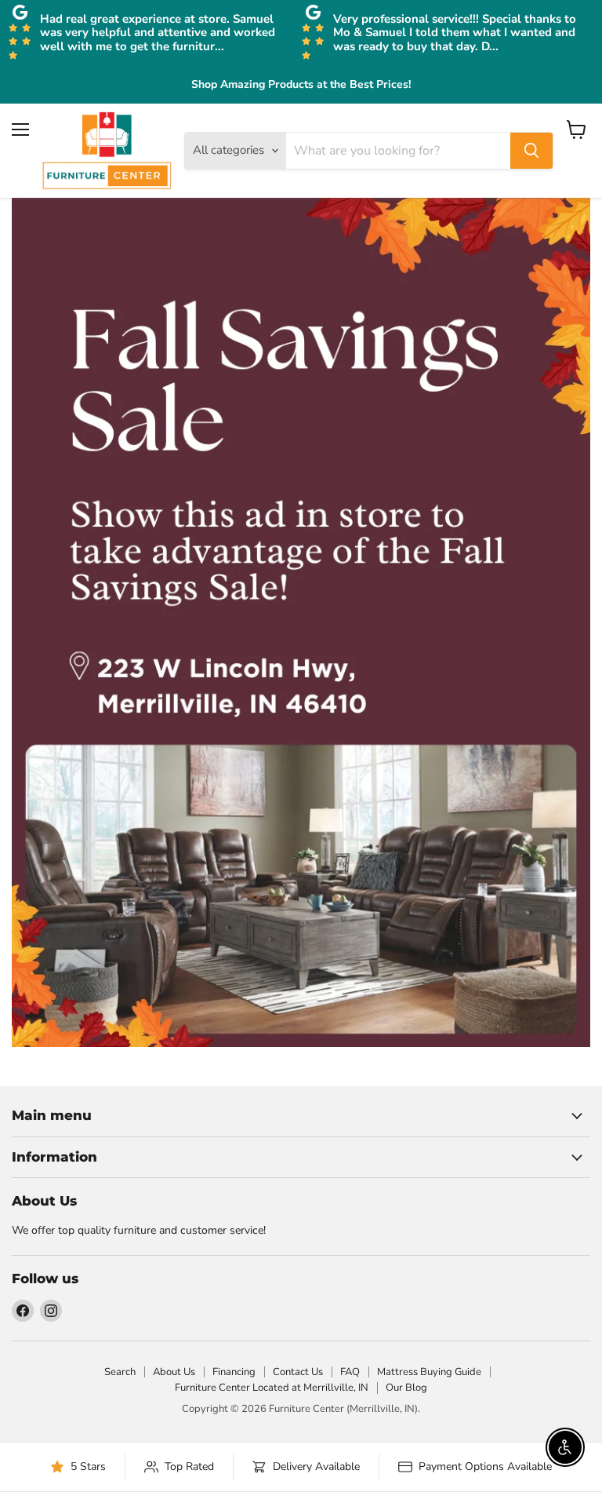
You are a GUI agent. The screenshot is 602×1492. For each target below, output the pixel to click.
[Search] (531, 151)
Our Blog (406, 1388)
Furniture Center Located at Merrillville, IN (271, 1388)
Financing (234, 1372)
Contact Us (298, 1372)
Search (120, 1372)
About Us (174, 1372)
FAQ (350, 1372)
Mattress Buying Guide (429, 1372)
